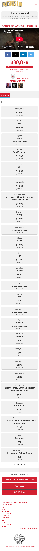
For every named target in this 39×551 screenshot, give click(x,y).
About (4, 509)
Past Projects (19, 486)
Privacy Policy (6, 511)
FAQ (3, 508)
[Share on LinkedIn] (23, 54)
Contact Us (5, 515)
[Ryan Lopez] (14, 85)
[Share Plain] (31, 54)
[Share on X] (15, 54)
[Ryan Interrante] (8, 85)
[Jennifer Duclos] (20, 85)
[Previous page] (14, 464)
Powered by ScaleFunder (28, 528)
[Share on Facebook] (8, 54)
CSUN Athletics (19, 492)
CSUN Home (6, 513)
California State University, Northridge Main (19, 480)
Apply (4, 526)
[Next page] (24, 464)
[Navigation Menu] (36, 4)
